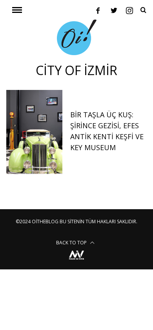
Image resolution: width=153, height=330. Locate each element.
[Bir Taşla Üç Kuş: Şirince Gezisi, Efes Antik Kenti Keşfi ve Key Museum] (34, 132)
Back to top (72, 242)
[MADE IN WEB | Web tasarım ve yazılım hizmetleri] (76, 260)
